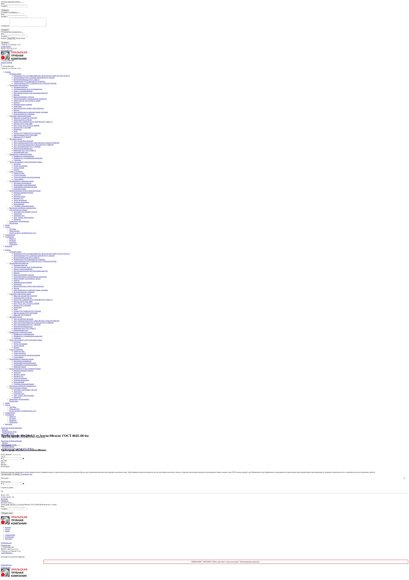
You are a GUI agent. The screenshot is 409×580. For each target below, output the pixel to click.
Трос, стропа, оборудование (24, 217)
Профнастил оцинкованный (24, 156)
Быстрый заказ (6, 474)
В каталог (4, 499)
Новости (12, 238)
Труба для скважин (20, 166)
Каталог (8, 72)
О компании (9, 237)
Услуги (7, 227)
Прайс (7, 225)
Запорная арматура (20, 87)
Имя (2, 4)
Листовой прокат (15, 139)
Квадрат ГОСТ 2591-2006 (23, 124)
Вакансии (13, 242)
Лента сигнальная (20, 200)
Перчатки (17, 219)
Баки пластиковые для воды (24, 97)
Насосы (16, 110)
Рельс (16, 131)
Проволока (18, 129)
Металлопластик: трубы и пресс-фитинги (29, 108)
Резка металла (14, 231)
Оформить (4, 501)
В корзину (16, 474)
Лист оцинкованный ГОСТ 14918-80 (27, 147)
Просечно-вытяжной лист (23, 148)
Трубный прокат (15, 74)
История (12, 240)
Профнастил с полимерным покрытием (28, 158)
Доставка (12, 229)
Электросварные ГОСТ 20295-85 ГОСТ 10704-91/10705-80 (35, 83)
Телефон (4, 6)
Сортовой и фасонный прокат (20, 116)
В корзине (26, 474)
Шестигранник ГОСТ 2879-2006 (25, 135)
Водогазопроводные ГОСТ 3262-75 (26, 79)
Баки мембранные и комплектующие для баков (31, 112)
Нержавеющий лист (21, 152)
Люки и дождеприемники (23, 91)
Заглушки (17, 164)
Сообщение (5, 26)
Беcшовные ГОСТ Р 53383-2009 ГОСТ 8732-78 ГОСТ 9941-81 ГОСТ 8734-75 (42, 76)
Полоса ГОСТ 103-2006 (22, 127)
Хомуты (16, 102)
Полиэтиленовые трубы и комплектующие (25, 191)
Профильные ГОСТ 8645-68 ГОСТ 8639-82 (29, 81)
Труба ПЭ (17, 194)
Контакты (8, 246)
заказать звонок (6, 62)
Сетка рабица (18, 179)
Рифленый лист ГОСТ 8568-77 (25, 150)
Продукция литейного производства (22, 208)
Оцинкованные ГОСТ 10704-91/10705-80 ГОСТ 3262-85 (34, 78)
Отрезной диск (19, 216)
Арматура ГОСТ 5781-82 (23, 120)
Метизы (16, 95)
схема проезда (6, 46)
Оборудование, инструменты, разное (27, 101)
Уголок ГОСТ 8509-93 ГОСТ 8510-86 (27, 133)
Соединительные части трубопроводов (28, 89)
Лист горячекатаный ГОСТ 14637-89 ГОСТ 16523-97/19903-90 (36, 143)
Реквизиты (13, 244)
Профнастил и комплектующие (20, 154)
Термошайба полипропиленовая (25, 187)
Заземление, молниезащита (19, 221)
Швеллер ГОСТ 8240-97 (22, 137)
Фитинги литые (19, 196)
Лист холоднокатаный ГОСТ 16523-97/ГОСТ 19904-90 (33, 145)
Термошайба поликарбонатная (25, 185)
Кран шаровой (19, 204)
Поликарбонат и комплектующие (21, 181)
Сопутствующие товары (18, 210)
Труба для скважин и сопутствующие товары (25, 162)
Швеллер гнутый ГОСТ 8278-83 (25, 118)
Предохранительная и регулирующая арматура (31, 93)
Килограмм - (5, 466)
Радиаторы (18, 106)
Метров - (4, 464)
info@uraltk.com (6, 50)
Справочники (10, 235)
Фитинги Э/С (19, 198)
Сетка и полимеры (16, 171)
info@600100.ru (6, 553)
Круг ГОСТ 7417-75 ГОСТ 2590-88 (26, 125)
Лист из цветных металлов (23, 141)
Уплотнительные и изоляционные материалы (30, 99)
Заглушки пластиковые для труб (25, 212)
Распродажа (13, 223)
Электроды (18, 214)
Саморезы (17, 160)
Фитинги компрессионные (23, 193)
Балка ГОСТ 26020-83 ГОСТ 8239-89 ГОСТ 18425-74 (33, 122)
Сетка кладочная (20, 175)
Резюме (4, 38)
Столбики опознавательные (24, 206)
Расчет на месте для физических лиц (22, 233)
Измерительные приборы (23, 104)
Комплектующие (20, 189)
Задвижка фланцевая (21, 202)
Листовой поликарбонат (22, 183)
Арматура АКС (19, 173)
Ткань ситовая (19, 168)
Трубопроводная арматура (18, 85)
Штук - (3, 463)
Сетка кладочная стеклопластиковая (27, 177)
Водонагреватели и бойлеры (24, 114)
